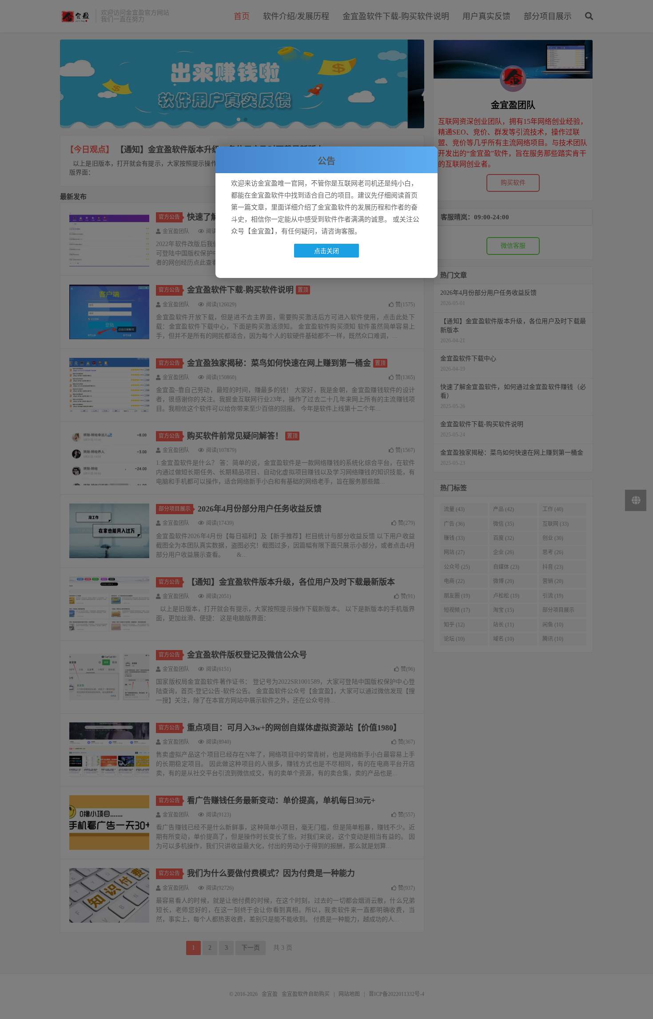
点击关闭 (326, 250)
